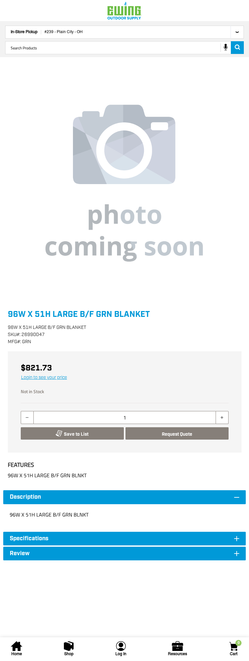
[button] (124, 183)
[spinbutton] (125, 417)
